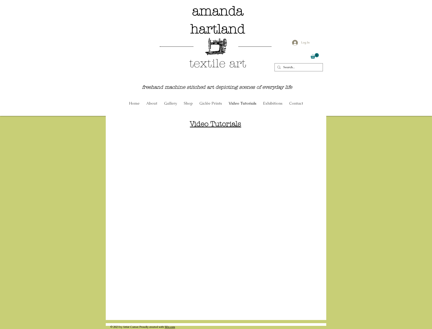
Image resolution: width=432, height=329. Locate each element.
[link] (314, 56)
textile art (217, 63)
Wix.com (170, 327)
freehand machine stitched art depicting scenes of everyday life (217, 87)
